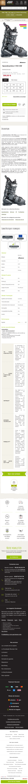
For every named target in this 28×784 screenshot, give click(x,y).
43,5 (20, 87)
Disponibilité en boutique (19, 96)
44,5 (14, 90)
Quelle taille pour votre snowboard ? (15, 751)
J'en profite (19, 14)
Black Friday (21, 734)
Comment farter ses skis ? (14, 753)
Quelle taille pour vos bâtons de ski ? (15, 749)
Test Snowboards (19, 762)
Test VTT (21, 768)
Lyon (16, 620)
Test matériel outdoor (8, 764)
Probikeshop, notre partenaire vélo (11, 634)
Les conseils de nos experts (9, 645)
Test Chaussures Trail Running (14, 772)
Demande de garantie (7, 659)
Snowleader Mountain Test (18, 736)
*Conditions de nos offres (13, 719)
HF (16, 212)
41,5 (14, 84)
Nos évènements (6, 668)
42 (20, 84)
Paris (20, 620)
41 (7, 84)
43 (13, 87)
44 (7, 90)
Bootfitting (4, 665)
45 (20, 90)
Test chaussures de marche (15, 766)
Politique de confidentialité (13, 724)
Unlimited (4, 214)
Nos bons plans (9, 734)
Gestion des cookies (9, 727)
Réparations (5, 662)
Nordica (5, 62)
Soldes (15, 734)
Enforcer (12, 212)
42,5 (7, 87)
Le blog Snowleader (7, 672)
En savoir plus (5, 119)
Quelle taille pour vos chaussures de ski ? (15, 747)
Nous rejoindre (5, 675)
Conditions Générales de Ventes (13, 721)
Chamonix (10, 620)
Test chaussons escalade (20, 764)
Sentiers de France (12, 770)
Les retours (5, 655)
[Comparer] (24, 105)
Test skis (20, 760)
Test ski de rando (10, 762)
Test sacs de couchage (12, 768)
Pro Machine (21, 212)
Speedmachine (5, 212)
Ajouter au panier (9, 104)
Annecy (4, 620)
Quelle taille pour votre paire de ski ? (15, 745)
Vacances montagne (12, 760)
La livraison (4, 652)
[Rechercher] (25, 6)
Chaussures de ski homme (8, 20)
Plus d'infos (4, 631)
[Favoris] (19, 105)
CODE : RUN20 (10, 15)
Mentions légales (19, 727)
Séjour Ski (20, 770)
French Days (8, 736)
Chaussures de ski (19, 219)
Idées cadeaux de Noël (15, 738)
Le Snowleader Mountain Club (9, 649)
